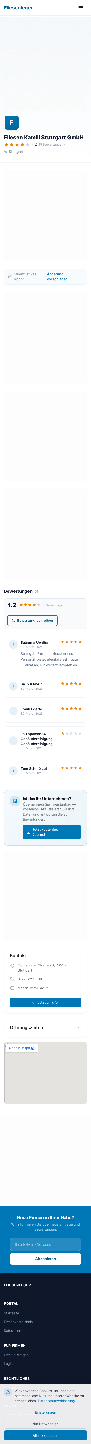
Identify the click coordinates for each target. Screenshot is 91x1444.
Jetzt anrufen (48, 1002)
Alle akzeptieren (45, 1435)
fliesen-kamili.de (31, 988)
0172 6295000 (30, 979)
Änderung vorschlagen (57, 276)
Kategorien (12, 1330)
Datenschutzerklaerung (56, 1401)
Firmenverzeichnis (18, 1322)
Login (8, 1364)
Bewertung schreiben (35, 620)
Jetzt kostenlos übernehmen (45, 832)
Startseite (11, 1313)
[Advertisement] (45, 65)
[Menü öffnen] (81, 7)
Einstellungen (45, 1412)
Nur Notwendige (45, 1424)
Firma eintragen (16, 1355)
